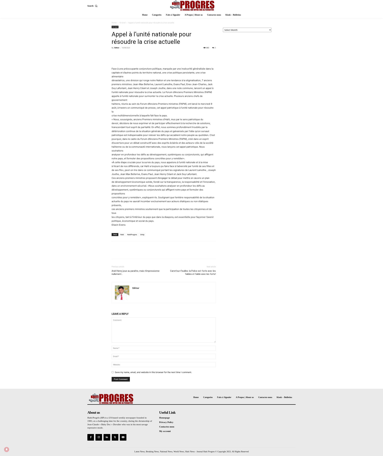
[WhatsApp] (135, 54)
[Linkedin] (107, 437)
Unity (142, 234)
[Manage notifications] (6, 449)
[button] (93, 6)
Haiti (122, 234)
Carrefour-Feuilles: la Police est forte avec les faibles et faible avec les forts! (193, 272)
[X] (121, 54)
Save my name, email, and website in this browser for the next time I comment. (153, 372)
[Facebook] (115, 54)
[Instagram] (98, 437)
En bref (123, 22)
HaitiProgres (132, 234)
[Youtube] (123, 437)
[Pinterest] (128, 54)
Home (114, 22)
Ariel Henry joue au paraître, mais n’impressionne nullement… (135, 272)
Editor (116, 47)
